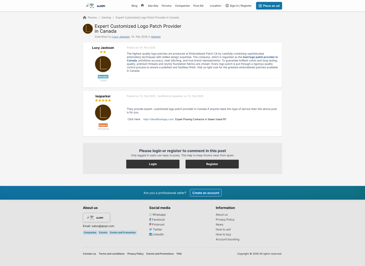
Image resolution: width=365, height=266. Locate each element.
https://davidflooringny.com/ (158, 119)
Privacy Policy (225, 219)
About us (222, 214)
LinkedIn (158, 234)
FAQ (179, 253)
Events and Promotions (123, 232)
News (219, 224)
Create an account (205, 193)
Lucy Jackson (121, 36)
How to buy (223, 234)
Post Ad (198, 5)
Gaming (156, 36)
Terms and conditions (112, 253)
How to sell (223, 229)
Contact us (89, 253)
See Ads (153, 5)
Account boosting (227, 239)
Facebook (158, 219)
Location (215, 5)
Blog (134, 5)
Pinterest (157, 224)
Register (212, 164)
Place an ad (271, 6)
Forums (167, 5)
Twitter (157, 229)
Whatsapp (159, 214)
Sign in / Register (240, 5)
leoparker (103, 96)
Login (153, 164)
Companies (182, 5)
